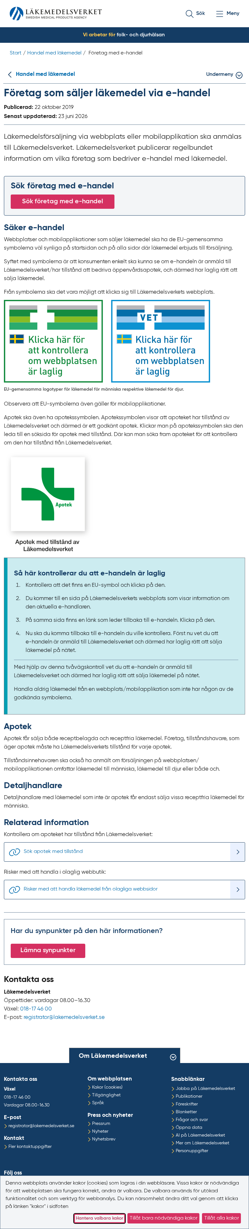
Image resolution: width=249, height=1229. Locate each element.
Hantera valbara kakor (99, 1218)
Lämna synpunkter (48, 950)
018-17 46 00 (36, 1009)
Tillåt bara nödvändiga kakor (163, 1218)
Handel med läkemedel (45, 74)
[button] (200, 13)
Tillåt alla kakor (221, 1218)
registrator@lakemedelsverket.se (64, 1017)
